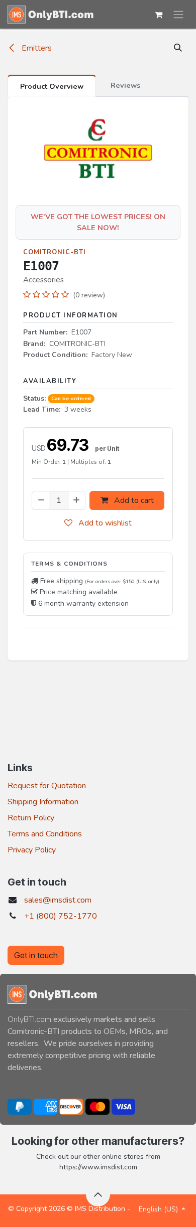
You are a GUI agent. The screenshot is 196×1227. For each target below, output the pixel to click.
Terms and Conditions (45, 833)
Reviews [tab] (125, 85)
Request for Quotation (47, 785)
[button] (177, 48)
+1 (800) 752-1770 (60, 916)
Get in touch (36, 955)
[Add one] (76, 500)
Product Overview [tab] (51, 86)
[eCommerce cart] (158, 15)
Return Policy (31, 817)
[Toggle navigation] (178, 14)
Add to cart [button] (133, 500)
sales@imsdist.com (57, 900)
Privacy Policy (32, 849)
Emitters (36, 48)
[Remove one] (40, 500)
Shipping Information (43, 801)
